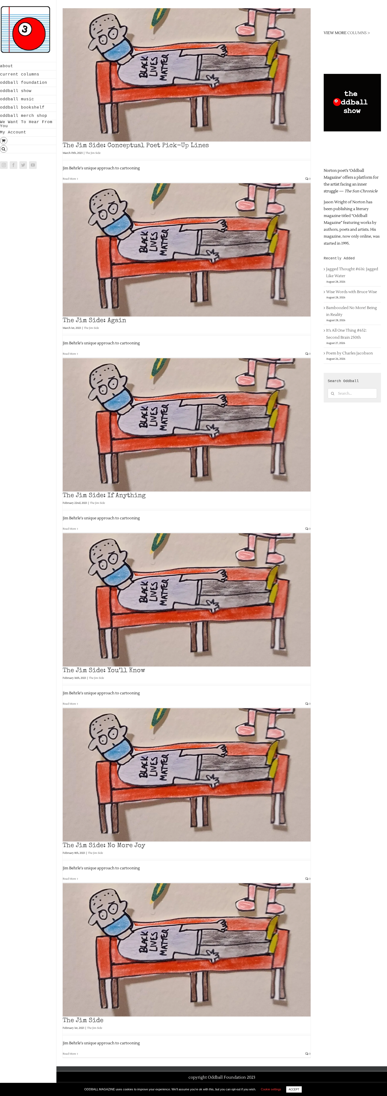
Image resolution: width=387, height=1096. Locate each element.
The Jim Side (93, 153)
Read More (69, 178)
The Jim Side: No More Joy (104, 845)
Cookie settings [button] (271, 1089)
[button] (28, 149)
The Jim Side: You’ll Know (104, 670)
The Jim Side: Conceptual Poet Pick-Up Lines (136, 146)
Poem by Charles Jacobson (349, 353)
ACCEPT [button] (294, 1089)
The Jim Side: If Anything (104, 495)
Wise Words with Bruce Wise (351, 291)
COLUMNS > (358, 32)
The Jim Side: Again (94, 320)
